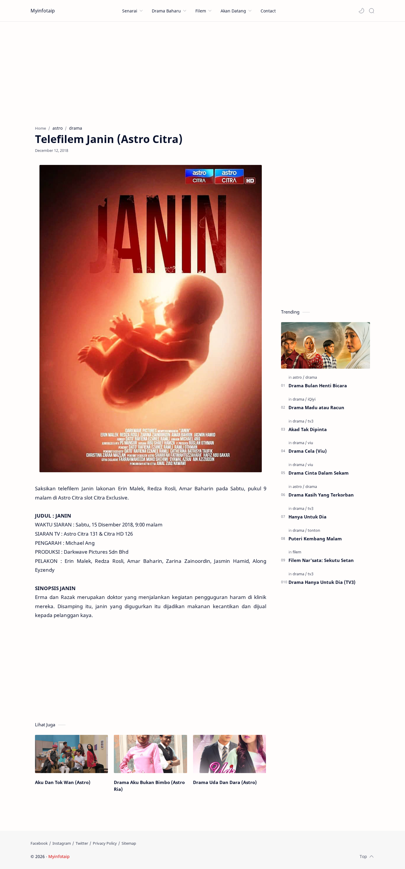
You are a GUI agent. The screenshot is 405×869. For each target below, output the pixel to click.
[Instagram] (61, 843)
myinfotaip (108, 856)
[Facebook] (39, 843)
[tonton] (314, 530)
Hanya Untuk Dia (307, 517)
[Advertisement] (202, 71)
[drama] (311, 377)
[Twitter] (82, 843)
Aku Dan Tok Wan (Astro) (62, 782)
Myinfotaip (43, 10)
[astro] (298, 377)
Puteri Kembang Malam (315, 539)
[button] (361, 10)
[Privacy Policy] (105, 843)
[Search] (371, 10)
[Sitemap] (129, 843)
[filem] (297, 552)
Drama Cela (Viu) (307, 451)
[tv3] (310, 421)
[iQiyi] (311, 399)
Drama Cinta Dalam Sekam (318, 473)
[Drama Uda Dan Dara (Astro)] (229, 754)
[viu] (310, 442)
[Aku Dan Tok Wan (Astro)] (71, 754)
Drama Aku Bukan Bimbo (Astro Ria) (149, 785)
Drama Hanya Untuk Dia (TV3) (321, 582)
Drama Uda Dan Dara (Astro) (225, 782)
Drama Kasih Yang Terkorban (321, 495)
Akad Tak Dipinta (307, 429)
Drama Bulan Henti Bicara (317, 385)
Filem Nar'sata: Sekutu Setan (321, 560)
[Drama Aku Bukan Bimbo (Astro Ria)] (150, 754)
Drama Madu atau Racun (316, 407)
